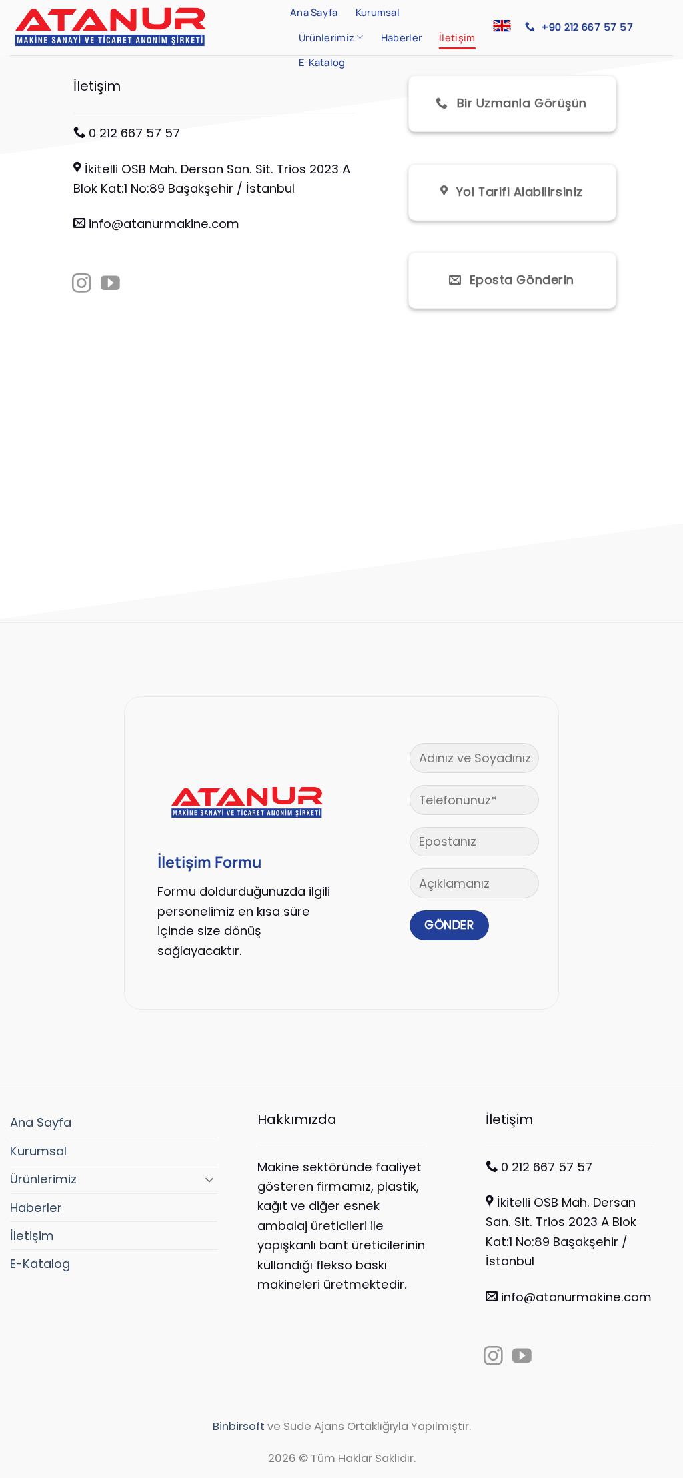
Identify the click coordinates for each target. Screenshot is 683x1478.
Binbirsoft (239, 1426)
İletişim (457, 37)
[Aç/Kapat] (209, 1179)
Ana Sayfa (314, 12)
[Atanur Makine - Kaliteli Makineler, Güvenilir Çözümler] (140, 27)
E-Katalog (322, 62)
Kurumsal (378, 12)
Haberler (401, 37)
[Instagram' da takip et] (81, 284)
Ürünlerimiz (326, 37)
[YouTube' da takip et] (110, 284)
